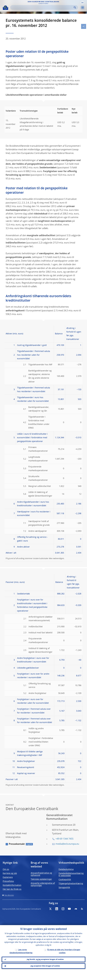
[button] (82, 2)
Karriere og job (10, 873)
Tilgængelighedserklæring (71, 884)
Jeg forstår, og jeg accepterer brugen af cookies (45, 959)
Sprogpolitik (64, 888)
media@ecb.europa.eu (67, 844)
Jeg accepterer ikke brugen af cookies (45, 966)
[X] (50, 909)
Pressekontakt (17, 844)
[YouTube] (69, 909)
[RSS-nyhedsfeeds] (82, 909)
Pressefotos (8, 881)
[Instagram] (63, 909)
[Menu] (82, 7)
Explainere (8, 877)
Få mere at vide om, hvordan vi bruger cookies (63, 951)
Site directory (9, 895)
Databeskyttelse (66, 869)
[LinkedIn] (56, 909)
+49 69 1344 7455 (64, 839)
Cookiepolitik (65, 880)
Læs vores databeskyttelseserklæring (21, 951)
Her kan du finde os (12, 889)
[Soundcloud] (75, 909)
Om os (6, 869)
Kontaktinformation (12, 885)
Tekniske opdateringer (41, 879)
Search (75, 7)
